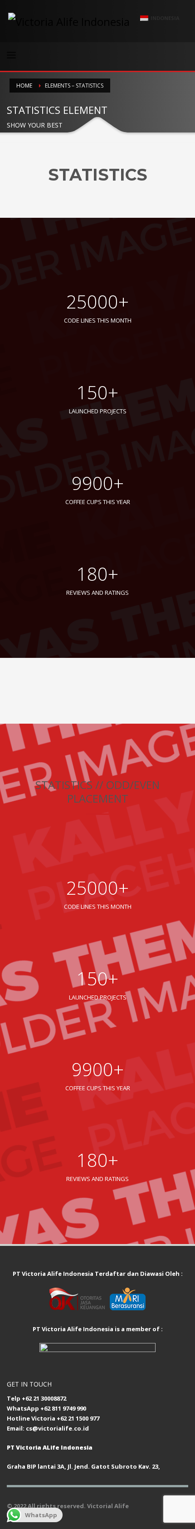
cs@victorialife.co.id (57, 1428)
